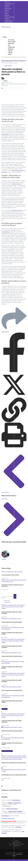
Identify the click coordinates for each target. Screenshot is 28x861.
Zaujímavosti (11, 47)
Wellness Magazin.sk (10, 17)
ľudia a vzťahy (11, 41)
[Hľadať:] (9, 597)
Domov (3, 61)
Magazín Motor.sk (9, 20)
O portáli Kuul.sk (16, 845)
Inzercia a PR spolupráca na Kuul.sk (16, 844)
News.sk (7, 12)
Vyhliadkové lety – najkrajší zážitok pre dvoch (11, 790)
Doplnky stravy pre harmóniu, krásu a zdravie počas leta (14, 762)
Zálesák (10, 50)
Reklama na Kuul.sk (9, 3)
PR (9, 45)
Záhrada (10, 52)
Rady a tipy (11, 43)
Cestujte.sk (7, 18)
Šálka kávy (7, 15)
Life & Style (11, 40)
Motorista (10, 49)
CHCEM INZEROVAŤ (16, 842)
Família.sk (7, 10)
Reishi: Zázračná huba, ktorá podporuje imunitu (12, 622)
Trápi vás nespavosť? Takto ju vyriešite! (10, 574)
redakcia (5, 80)
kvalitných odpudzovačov (14, 802)
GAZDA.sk (7, 7)
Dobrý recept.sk (8, 21)
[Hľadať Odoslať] (14, 596)
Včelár (9, 54)
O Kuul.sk (7, 2)
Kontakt (16, 840)
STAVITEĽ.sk (7, 5)
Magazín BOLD (8, 8)
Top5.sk (6, 13)
